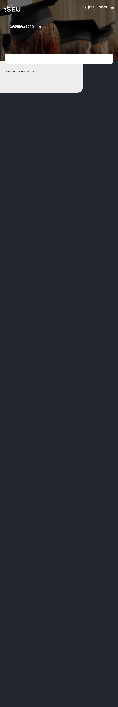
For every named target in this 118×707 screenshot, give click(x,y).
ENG (91, 7)
